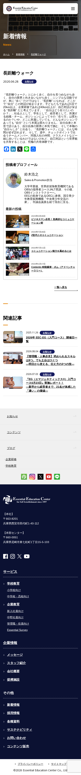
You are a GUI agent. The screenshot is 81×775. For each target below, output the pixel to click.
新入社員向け (15, 611)
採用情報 (13, 713)
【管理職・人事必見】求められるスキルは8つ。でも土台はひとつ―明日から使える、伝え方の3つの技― (50, 360)
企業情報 (10, 643)
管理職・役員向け (18, 623)
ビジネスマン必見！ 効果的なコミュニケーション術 (52, 221)
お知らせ (29, 81)
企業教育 (13, 604)
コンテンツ (14, 432)
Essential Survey (17, 629)
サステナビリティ (19, 729)
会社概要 (13, 671)
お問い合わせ (16, 738)
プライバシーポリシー (30, 763)
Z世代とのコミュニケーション (47, 235)
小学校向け (14, 590)
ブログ (11, 448)
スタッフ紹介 (16, 663)
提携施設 (13, 679)
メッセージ (15, 654)
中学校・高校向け (18, 596)
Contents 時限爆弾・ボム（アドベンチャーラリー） (53, 269)
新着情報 (20, 54)
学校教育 (11, 465)
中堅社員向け (15, 617)
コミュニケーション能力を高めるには (51, 251)
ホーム (6, 54)
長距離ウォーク (38, 54)
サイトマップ (58, 763)
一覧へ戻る (60, 287)
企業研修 (11, 459)
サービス (10, 572)
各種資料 (13, 721)
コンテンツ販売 (18, 746)
